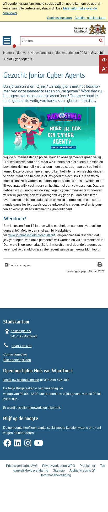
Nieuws (21, 53)
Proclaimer (87, 466)
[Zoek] (101, 40)
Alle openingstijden (17, 360)
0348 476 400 (21, 346)
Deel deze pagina (19, 265)
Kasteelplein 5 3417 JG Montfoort (20, 333)
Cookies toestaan (59, 18)
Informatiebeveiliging (56, 475)
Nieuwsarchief (40, 53)
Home (7, 53)
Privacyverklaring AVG (21, 466)
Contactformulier (15, 354)
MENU (7, 40)
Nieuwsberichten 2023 (71, 53)
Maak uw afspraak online (21, 380)
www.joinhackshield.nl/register (30, 235)
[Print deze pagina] (100, 265)
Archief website (80, 470)
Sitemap (59, 470)
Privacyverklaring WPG (58, 466)
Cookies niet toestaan (89, 18)
